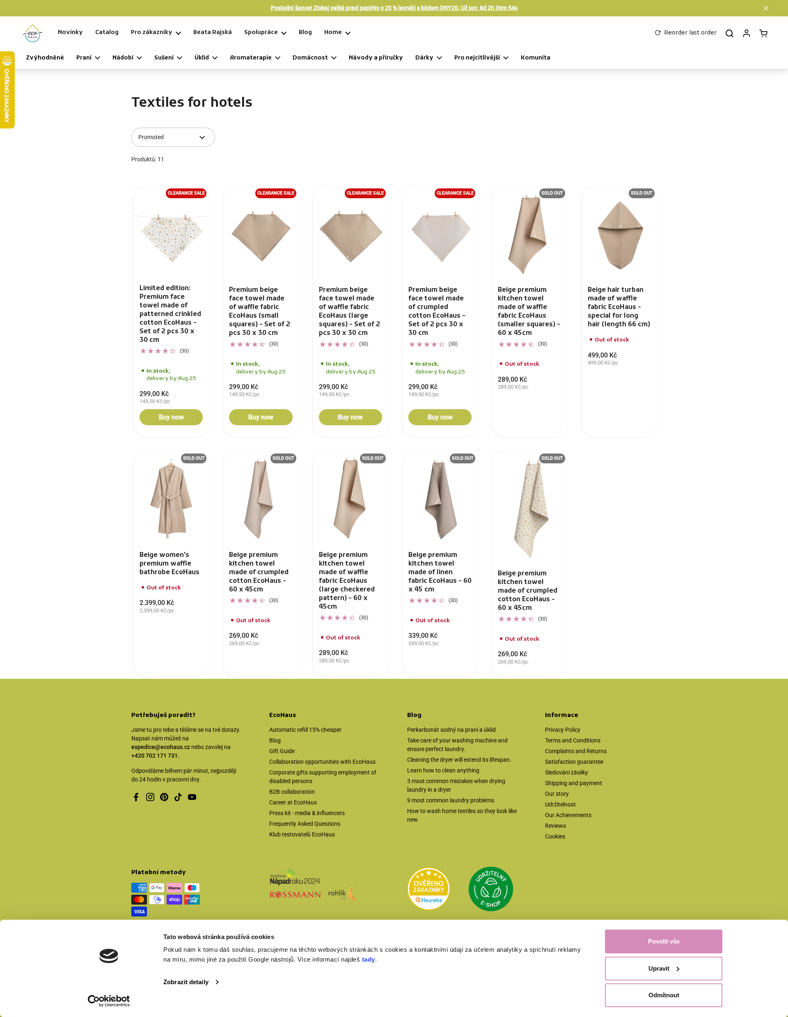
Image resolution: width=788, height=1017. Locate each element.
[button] (766, 8)
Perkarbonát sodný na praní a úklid (451, 729)
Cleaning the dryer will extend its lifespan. (459, 759)
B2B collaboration (292, 791)
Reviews (555, 825)
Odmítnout (663, 995)
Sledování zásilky (566, 772)
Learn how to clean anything (443, 770)
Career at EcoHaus (293, 802)
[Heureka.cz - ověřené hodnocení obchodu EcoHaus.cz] (428, 890)
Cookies (555, 836)
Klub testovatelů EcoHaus (302, 834)
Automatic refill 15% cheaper (305, 729)
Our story (557, 793)
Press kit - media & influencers (307, 813)
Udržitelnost (560, 804)
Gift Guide (282, 751)
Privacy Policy (562, 729)
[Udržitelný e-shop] (491, 890)
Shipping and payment (573, 783)
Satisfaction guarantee (574, 761)
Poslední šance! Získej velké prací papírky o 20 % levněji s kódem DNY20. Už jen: (394, 8)
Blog (275, 740)
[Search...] (729, 33)
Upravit (658, 968)
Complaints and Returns (576, 751)
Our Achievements (568, 815)
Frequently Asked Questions (304, 823)
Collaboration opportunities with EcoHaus (322, 761)
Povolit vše (664, 941)
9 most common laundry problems (450, 800)
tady (368, 959)
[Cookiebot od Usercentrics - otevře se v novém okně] (109, 1001)
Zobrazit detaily (185, 981)
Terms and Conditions (572, 740)
